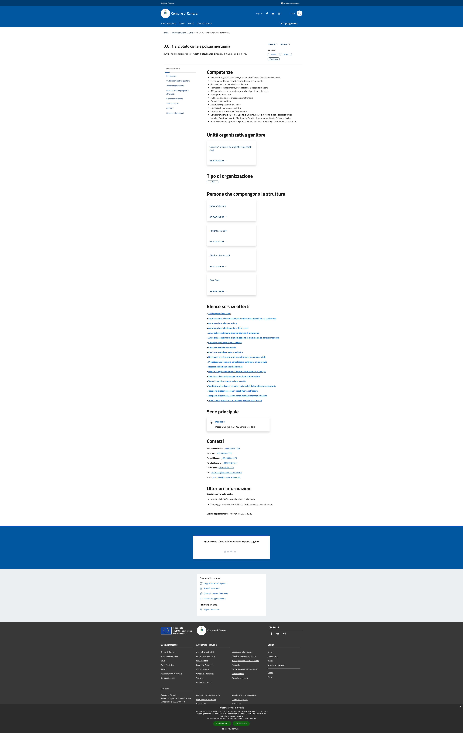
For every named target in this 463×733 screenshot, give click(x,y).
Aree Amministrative (169, 656)
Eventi (270, 677)
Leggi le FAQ (201, 703)
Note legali (236, 703)
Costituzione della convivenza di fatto (225, 352)
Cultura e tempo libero (205, 656)
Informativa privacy (240, 699)
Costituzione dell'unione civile (222, 347)
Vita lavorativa (202, 660)
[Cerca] (299, 13)
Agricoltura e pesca (240, 678)
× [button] (460, 707)
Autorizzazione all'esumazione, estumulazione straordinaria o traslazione (242, 318)
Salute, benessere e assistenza (244, 669)
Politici (163, 669)
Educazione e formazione (242, 651)
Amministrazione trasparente (244, 695)
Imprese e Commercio (205, 665)
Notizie (270, 652)
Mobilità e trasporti (204, 682)
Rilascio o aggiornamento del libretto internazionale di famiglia (237, 371)
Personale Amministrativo (171, 673)
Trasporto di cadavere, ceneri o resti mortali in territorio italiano (237, 395)
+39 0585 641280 (232, 448)
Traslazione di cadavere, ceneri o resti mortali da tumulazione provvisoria (242, 386)
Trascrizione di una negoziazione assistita (227, 381)
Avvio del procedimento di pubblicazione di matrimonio (233, 333)
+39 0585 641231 (230, 462)
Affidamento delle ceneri (219, 313)
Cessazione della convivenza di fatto (225, 342)
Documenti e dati (168, 678)
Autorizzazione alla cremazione (222, 323)
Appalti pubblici (202, 669)
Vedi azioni (284, 44)
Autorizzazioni (238, 673)
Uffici (191, 32)
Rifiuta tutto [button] (241, 723)
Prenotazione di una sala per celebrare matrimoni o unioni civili (237, 361)
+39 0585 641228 (224, 453)
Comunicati (272, 656)
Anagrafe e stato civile (205, 652)
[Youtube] (272, 13)
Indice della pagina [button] (173, 68)
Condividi (272, 44)
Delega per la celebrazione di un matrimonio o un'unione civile (237, 357)
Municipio (220, 421)
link (254, 718)
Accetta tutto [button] (222, 723)
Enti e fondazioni (167, 665)
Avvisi (270, 660)
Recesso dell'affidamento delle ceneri (225, 366)
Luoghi (270, 672)
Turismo (199, 678)
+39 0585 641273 (229, 458)
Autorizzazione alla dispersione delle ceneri (228, 328)
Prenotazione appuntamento (208, 695)
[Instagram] (278, 13)
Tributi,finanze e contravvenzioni (245, 660)
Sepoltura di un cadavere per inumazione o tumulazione (234, 376)
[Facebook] (266, 13)
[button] (231, 729)
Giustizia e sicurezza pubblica (244, 656)
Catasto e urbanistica (205, 673)
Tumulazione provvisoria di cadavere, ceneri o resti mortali (235, 400)
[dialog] (231, 718)
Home (165, 32)
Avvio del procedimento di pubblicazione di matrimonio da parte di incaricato (243, 337)
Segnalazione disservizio (206, 699)
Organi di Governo (168, 652)
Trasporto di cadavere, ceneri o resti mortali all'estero (233, 390)
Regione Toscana (167, 3)
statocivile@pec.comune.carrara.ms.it (226, 472)
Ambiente (236, 664)
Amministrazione (179, 32)
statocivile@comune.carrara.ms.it (226, 477)
